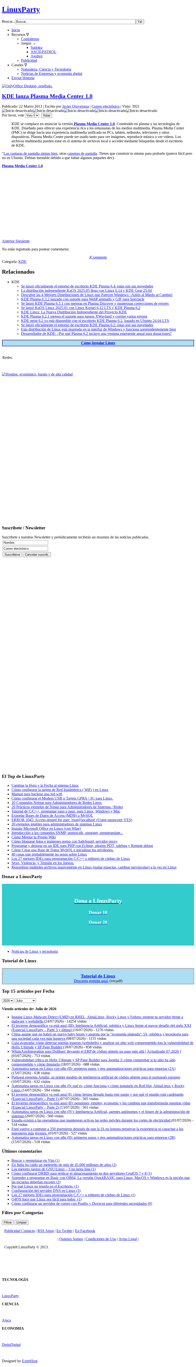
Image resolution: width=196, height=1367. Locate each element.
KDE (22, 262)
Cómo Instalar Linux (98, 343)
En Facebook (85, 1231)
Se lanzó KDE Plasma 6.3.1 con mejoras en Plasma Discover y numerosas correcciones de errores (95, 303)
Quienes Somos (71, 1239)
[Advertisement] (98, 205)
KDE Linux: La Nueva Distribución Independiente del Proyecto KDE (74, 312)
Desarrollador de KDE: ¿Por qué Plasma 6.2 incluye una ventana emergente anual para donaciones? (96, 334)
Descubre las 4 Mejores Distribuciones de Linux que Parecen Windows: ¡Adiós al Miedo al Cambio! (97, 295)
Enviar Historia (22, 78)
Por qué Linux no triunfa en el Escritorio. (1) (45, 1186)
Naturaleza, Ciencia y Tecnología (46, 69)
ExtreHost (29, 1361)
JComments (98, 257)
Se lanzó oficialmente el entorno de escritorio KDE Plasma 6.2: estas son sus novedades (87, 325)
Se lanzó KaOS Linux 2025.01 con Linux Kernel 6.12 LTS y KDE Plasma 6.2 (80, 308)
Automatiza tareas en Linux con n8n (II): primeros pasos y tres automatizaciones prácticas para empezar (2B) (93, 1137)
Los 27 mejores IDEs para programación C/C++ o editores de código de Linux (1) (73, 1195)
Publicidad (29, 60)
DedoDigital (11, 1345)
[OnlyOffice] (27, 86)
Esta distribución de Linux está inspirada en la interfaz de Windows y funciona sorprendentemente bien (98, 329)
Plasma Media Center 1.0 (94, 124)
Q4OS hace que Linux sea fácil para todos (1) (46, 1199)
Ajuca (6, 1320)
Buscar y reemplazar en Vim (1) (35, 1160)
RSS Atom (46, 1231)
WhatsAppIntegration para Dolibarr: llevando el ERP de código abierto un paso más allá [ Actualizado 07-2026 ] (96, 1051)
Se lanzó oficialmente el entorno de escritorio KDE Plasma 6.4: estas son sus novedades (87, 286)
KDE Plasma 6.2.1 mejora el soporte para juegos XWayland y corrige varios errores (84, 316)
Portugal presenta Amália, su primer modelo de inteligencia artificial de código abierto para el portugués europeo (95, 1077)
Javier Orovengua (75, 106)
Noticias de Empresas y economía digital (51, 74)
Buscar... (8, 21)
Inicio (15, 30)
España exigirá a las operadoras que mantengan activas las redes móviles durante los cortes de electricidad (91, 1120)
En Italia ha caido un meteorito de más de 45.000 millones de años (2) (63, 1165)
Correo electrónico (106, 106)
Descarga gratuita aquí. (91, 981)
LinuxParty (21, 9)
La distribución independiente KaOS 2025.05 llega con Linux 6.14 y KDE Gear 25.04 (86, 290)
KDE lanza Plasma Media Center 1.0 (47, 96)
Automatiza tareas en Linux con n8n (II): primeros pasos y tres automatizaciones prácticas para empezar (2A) (93, 1069)
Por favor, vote (13, 115)
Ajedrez (37, 56)
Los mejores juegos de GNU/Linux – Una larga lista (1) (53, 1169)
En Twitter (64, 1231)
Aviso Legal (128, 1239)
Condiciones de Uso (101, 1239)
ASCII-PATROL (43, 52)
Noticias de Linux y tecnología (34, 951)
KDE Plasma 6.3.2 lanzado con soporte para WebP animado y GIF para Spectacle (82, 299)
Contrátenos (30, 39)
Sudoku (36, 47)
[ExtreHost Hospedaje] (37, 374)
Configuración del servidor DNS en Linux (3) (46, 1191)
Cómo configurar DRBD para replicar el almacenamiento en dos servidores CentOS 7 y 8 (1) (81, 1173)
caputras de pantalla (82, 153)
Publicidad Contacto (19, 1231)
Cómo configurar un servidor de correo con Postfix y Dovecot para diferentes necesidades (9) (81, 1203)
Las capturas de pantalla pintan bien (30, 153)
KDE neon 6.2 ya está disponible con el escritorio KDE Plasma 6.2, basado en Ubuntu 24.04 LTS (95, 321)
